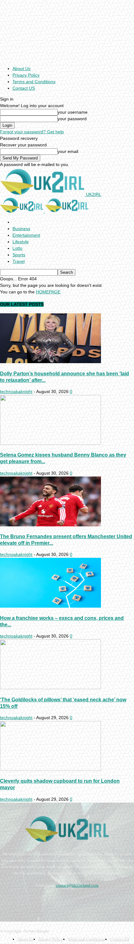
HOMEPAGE (48, 291)
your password (72, 118)
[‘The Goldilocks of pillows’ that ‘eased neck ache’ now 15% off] (50, 687)
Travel (18, 261)
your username (73, 112)
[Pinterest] (39, 901)
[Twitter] (56, 901)
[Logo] (22, 211)
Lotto (17, 248)
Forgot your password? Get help (32, 131)
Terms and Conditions (33, 81)
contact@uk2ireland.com (77, 885)
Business (21, 228)
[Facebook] (6, 901)
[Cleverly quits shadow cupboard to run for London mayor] (50, 769)
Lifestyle (20, 241)
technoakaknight (16, 391)
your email (68, 151)
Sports (18, 254)
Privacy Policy (26, 75)
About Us (21, 68)
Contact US (23, 88)
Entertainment (26, 235)
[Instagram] (23, 901)
